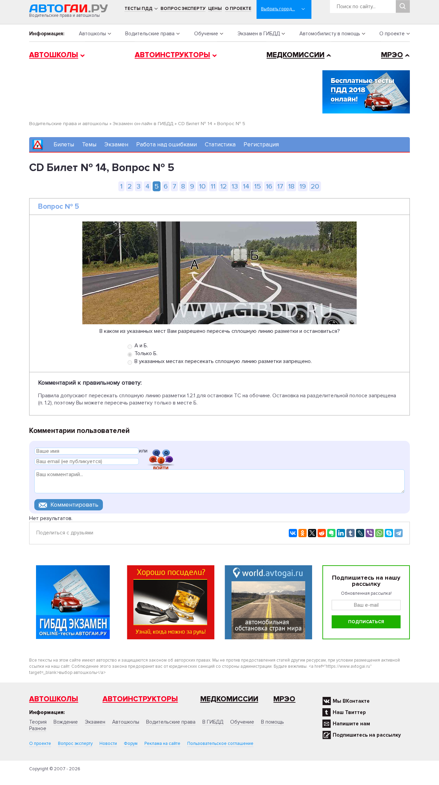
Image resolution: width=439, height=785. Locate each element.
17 (280, 186)
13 (235, 186)
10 (202, 186)
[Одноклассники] (302, 533)
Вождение (66, 722)
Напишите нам (351, 724)
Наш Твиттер (349, 712)
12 (223, 186)
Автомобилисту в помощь (329, 34)
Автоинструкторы (172, 55)
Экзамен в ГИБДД (258, 34)
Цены (215, 8)
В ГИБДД (212, 722)
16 (269, 186)
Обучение (206, 34)
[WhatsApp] (379, 533)
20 (315, 186)
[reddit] (322, 533)
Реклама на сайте (162, 743)
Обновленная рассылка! (366, 593)
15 (257, 186)
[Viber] (370, 533)
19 (302, 186)
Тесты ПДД (138, 8)
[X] (312, 533)
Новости (108, 743)
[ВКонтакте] (293, 533)
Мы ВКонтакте (351, 701)
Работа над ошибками (166, 144)
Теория (38, 722)
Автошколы (92, 34)
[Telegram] (398, 533)
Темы (89, 144)
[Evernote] (331, 533)
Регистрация (261, 144)
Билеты (64, 144)
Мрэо (284, 699)
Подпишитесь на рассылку (367, 735)
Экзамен (116, 144)
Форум (131, 743)
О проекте (238, 8)
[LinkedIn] (341, 533)
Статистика (220, 144)
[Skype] (389, 533)
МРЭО (392, 55)
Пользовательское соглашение (220, 743)
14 (246, 186)
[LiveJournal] (360, 533)
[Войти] (160, 452)
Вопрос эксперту (183, 8)
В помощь (272, 722)
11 (213, 186)
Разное (37, 728)
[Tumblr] (350, 533)
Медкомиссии (295, 55)
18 (291, 186)
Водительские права (150, 34)
